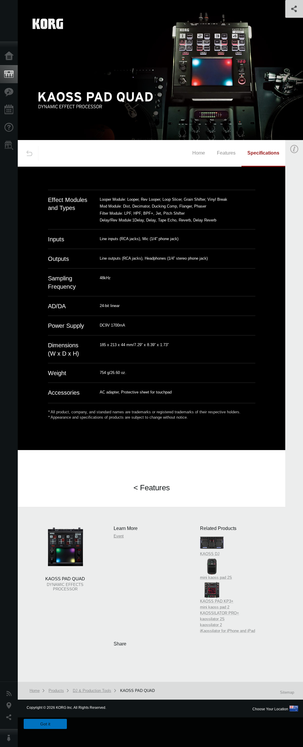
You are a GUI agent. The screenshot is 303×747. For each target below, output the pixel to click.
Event (119, 536)
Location (10, 705)
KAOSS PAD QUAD (137, 690)
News (10, 694)
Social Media (10, 717)
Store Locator (10, 145)
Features (10, 92)
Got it (45, 724)
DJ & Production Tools (92, 690)
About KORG (10, 738)
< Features (151, 487)
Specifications (263, 152)
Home (10, 56)
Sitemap (287, 692)
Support (10, 127)
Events (10, 110)
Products (10, 74)
